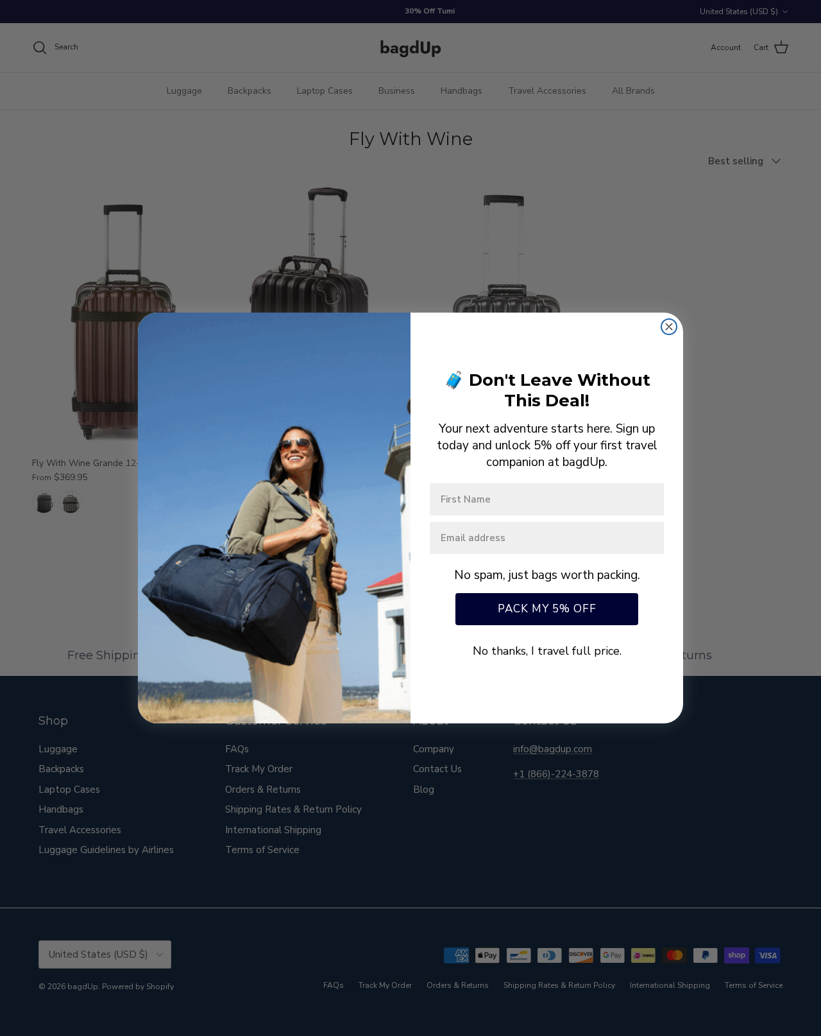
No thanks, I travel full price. (547, 651)
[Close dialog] (669, 326)
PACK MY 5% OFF (547, 608)
